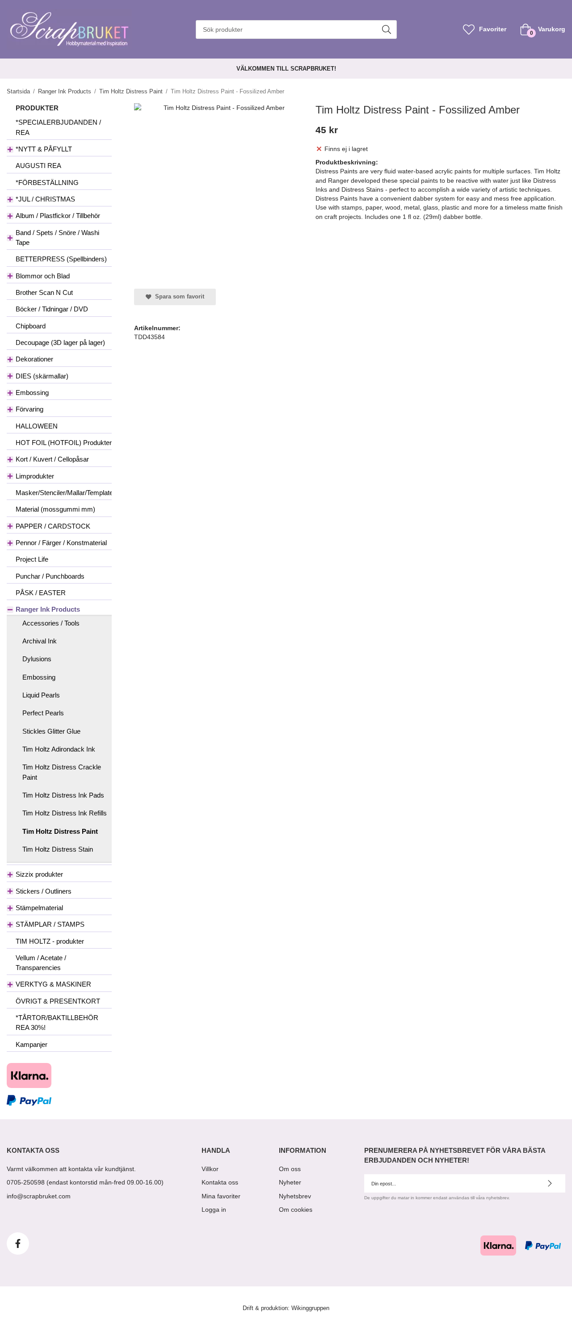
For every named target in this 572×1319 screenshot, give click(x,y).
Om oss (290, 1168)
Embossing (32, 392)
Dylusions (36, 659)
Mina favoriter (221, 1196)
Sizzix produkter (39, 874)
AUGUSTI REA (38, 165)
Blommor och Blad (43, 276)
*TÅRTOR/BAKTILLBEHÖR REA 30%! (57, 1022)
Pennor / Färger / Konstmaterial (61, 542)
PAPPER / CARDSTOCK (53, 526)
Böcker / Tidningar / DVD (52, 309)
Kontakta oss (220, 1182)
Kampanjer (31, 1044)
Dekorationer (34, 359)
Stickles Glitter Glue (51, 731)
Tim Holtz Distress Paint (60, 831)
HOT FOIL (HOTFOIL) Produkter (64, 442)
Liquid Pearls (41, 695)
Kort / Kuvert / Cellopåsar (52, 459)
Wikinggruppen (310, 1308)
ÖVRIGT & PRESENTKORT (58, 1001)
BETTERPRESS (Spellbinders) (61, 259)
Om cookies (295, 1209)
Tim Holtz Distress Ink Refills (64, 813)
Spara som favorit (177, 297)
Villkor (210, 1168)
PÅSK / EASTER (41, 592)
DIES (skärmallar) (42, 376)
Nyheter (290, 1182)
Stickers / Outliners (44, 891)
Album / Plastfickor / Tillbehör (58, 215)
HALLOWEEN (37, 426)
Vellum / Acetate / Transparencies (41, 962)
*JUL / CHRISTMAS (45, 199)
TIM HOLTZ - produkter (50, 941)
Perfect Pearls (43, 713)
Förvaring (29, 409)
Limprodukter (35, 476)
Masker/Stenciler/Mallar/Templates (64, 492)
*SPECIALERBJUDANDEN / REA (58, 127)
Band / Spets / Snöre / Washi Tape (57, 237)
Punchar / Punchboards (50, 576)
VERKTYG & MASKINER (53, 984)
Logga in (214, 1209)
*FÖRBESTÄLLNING (47, 182)
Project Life (32, 559)
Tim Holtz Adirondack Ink (58, 749)
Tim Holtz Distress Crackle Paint (61, 772)
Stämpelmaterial (39, 908)
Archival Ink (39, 641)
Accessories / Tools (51, 623)
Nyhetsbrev (295, 1196)
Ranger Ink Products (48, 609)
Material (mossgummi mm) (55, 509)
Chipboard (31, 326)
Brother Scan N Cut (44, 292)
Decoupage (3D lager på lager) (60, 342)
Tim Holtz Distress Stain (57, 849)
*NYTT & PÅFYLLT (44, 149)
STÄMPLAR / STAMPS (50, 924)
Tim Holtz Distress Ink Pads (63, 795)
